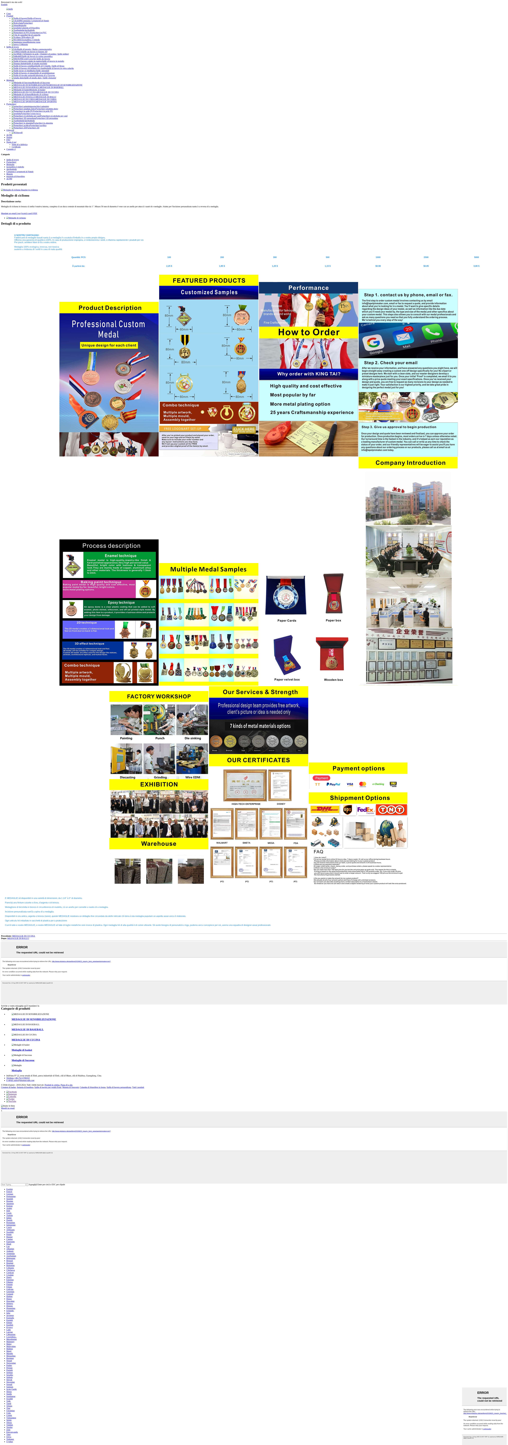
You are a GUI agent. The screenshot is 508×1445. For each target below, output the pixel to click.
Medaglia (17, 1070)
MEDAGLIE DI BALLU (18, 938)
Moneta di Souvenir (70, 1087)
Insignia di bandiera (25, 1087)
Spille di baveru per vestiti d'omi (47, 1087)
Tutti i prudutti (138, 1087)
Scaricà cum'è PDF (29, 213)
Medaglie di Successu (23, 1060)
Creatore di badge (8, 1087)
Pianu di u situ (66, 1085)
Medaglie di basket (22, 1050)
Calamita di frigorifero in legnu (93, 1087)
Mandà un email (8, 1108)
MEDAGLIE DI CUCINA (23, 936)
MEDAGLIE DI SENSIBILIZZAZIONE (34, 1019)
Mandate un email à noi (11, 213)
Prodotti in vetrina (52, 1085)
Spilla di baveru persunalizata (119, 1087)
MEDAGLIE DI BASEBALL (28, 1029)
